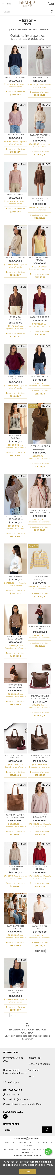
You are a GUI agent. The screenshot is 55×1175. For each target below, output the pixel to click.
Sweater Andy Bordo (15, 377)
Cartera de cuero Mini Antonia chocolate (15, 756)
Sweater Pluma (15, 194)
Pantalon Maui (40, 78)
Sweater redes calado (40, 199)
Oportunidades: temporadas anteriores (15, 1072)
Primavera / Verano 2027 (13, 1059)
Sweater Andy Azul (15, 77)
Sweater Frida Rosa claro (40, 816)
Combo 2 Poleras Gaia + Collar (15, 637)
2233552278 (13, 1094)
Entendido (27, 1171)
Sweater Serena (15, 134)
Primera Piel (34, 1057)
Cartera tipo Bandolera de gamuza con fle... (15, 686)
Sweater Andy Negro (15, 991)
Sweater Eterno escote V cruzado (40, 511)
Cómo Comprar (11, 1082)
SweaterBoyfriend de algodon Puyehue (15, 518)
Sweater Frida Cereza (40, 867)
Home (31, 1076)
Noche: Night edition (39, 1064)
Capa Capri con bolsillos (15, 927)
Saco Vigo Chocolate (15, 318)
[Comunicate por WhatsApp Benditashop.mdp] (48, 1151)
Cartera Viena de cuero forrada (40, 697)
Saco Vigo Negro (40, 376)
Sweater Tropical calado (40, 136)
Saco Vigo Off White (39, 927)
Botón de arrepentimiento (27, 1156)
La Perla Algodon (40, 446)
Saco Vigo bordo (39, 317)
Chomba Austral (40, 576)
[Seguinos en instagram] (5, 1116)
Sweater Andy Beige (15, 258)
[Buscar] (52, 12)
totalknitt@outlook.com (19, 1099)
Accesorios (33, 1070)
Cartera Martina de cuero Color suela (15, 816)
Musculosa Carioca (15, 437)
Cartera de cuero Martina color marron (40, 756)
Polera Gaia (15, 576)
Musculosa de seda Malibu (39, 258)
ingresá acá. (28, 1153)
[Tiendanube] (27, 1140)
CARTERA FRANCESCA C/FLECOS (39, 627)
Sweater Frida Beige (15, 867)
